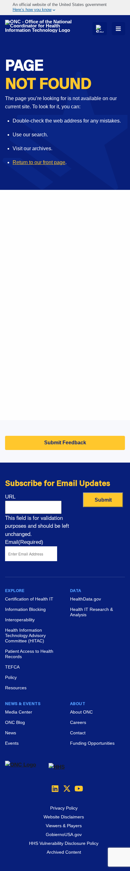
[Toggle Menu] (118, 28)
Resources (16, 687)
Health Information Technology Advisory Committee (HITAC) (25, 635)
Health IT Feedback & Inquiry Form (44, 301)
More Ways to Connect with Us (63, 247)
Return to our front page (39, 162)
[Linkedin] (53, 788)
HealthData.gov (85, 598)
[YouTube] (76, 788)
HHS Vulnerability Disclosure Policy (63, 843)
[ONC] (27, 767)
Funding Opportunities (30, 403)
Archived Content (64, 852)
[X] (65, 788)
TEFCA (12, 666)
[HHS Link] (57, 767)
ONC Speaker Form (27, 317)
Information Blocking (25, 609)
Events (13, 387)
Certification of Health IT (29, 598)
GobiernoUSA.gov (64, 834)
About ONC (81, 711)
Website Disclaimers (64, 816)
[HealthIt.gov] (40, 26)
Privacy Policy (64, 808)
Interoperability (20, 619)
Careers (14, 372)
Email (24, 542)
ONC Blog (15, 722)
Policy (11, 677)
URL (10, 497)
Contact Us (17, 332)
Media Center (18, 711)
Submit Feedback (65, 442)
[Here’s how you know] (65, 7)
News (10, 732)
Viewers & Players (64, 825)
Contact (78, 732)
